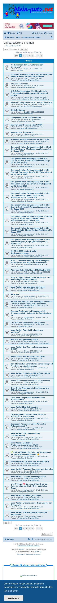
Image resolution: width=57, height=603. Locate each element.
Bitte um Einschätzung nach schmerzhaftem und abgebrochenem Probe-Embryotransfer (31, 75)
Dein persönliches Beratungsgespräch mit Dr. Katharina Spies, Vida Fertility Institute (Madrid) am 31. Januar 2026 (31, 184)
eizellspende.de (29, 141)
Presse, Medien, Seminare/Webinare (30, 143)
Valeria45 (27, 86)
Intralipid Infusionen (19, 84)
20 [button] (38, 55)
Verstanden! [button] (13, 598)
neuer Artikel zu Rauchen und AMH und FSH (30, 462)
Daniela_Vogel (28, 97)
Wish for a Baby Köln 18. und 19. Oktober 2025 (30, 270)
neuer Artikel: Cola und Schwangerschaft (28, 477)
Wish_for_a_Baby (30, 104)
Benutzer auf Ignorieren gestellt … (25, 340)
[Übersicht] (28, 11)
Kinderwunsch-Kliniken (25, 114)
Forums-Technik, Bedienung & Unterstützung (33, 343)
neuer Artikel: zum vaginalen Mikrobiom (28, 287)
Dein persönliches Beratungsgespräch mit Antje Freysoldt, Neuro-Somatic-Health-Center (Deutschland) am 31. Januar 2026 (31, 218)
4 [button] (29, 55)
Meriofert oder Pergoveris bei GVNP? (26, 125)
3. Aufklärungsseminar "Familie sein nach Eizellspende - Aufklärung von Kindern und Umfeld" (29, 93)
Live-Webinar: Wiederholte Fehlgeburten (28, 323)
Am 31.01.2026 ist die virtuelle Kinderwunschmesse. (23, 252)
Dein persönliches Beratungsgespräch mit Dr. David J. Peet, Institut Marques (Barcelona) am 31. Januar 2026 (30, 207)
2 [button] (23, 55)
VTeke (26, 69)
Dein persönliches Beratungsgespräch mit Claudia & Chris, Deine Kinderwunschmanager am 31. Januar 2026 (30, 161)
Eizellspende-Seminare (25, 155)
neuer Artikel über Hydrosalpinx (24, 407)
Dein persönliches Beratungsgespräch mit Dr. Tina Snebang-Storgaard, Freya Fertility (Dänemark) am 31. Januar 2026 (30, 195)
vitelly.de (26, 281)
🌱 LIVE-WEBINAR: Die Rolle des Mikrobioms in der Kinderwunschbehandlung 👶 (31, 453)
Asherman (15, 294)
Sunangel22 (28, 341)
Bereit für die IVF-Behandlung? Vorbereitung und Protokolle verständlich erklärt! (32, 365)
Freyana (26, 127)
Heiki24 (26, 428)
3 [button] (26, 55)
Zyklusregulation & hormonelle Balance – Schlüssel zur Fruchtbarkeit (28, 415)
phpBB (21, 549)
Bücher (20, 70)
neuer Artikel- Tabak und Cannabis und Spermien (32, 469)
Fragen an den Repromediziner (28, 80)
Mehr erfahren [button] (11, 591)
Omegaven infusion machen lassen (26, 117)
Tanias (26, 78)
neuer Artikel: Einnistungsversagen (26, 495)
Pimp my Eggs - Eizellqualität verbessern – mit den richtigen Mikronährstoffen (31, 278)
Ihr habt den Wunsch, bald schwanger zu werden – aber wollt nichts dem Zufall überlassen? (32, 303)
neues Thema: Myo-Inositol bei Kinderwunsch (30, 381)
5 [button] (32, 55)
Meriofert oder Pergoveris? (22, 132)
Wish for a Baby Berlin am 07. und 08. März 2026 (31, 103)
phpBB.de (38, 551)
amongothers (28, 264)
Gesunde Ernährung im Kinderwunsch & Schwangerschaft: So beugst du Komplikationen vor (31, 313)
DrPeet (26, 289)
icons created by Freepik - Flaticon (28, 545)
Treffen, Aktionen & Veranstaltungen (30, 106)
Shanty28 (27, 119)
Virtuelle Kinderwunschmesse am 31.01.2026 (30, 140)
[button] (16, 55)
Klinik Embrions (18, 110)
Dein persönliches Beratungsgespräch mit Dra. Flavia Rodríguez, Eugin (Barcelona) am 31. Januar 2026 (31, 242)
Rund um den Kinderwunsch (27, 128)
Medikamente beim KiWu (26, 87)
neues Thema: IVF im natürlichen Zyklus (28, 356)
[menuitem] (11, 33)
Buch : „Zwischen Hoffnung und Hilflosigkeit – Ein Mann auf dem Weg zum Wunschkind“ (30, 262)
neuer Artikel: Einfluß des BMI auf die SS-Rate (30, 373)
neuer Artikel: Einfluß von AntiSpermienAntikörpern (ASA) (24, 444)
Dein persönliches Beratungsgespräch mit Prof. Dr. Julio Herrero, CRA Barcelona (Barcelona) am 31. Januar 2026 (31, 149)
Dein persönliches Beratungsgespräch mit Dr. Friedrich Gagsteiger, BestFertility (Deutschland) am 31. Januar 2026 (31, 172)
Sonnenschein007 (30, 296)
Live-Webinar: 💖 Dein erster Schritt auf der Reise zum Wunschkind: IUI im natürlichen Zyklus (29, 486)
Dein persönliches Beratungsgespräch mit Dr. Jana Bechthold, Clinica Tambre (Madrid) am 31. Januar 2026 (31, 230)
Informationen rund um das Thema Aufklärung (33, 99)
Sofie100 (27, 112)
